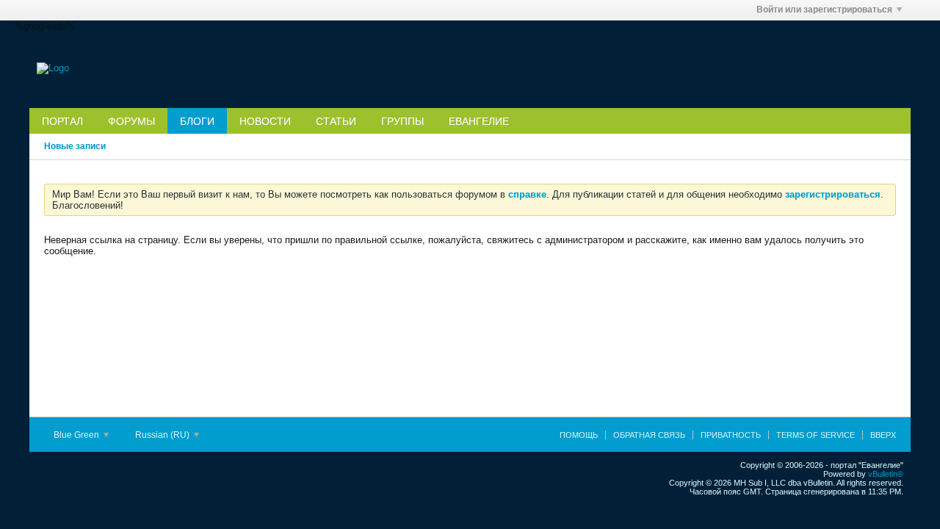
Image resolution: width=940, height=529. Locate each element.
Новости (265, 121)
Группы (402, 121)
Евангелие (479, 121)
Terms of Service (815, 435)
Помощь (579, 435)
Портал (62, 121)
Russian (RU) (163, 435)
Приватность (731, 435)
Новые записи (75, 146)
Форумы (131, 121)
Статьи (336, 121)
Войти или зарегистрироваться (824, 9)
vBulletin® (885, 473)
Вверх (883, 435)
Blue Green (77, 435)
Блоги (197, 121)
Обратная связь (649, 435)
